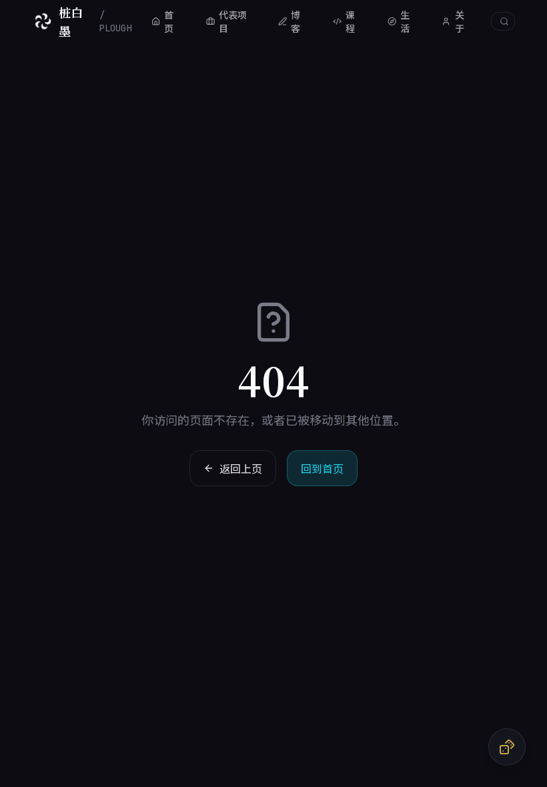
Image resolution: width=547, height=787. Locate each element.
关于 (459, 21)
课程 (350, 21)
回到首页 (322, 468)
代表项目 (233, 21)
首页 (168, 21)
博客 (295, 21)
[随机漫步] (507, 747)
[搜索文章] (503, 21)
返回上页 (240, 468)
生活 (405, 21)
